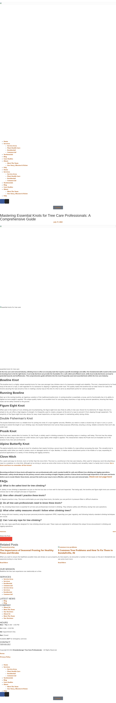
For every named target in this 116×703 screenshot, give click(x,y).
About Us (7, 607)
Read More (4, 563)
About (6, 161)
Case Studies (8, 159)
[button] (2, 539)
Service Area (12, 146)
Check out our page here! (100, 477)
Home (6, 141)
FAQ (5, 168)
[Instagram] (7, 201)
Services (7, 144)
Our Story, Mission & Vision (17, 165)
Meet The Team (12, 163)
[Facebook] (2, 201)
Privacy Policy (5, 657)
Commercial (11, 152)
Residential (11, 150)
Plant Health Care (13, 148)
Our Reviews (8, 612)
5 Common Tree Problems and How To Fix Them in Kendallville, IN (85, 551)
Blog (5, 157)
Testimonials (8, 154)
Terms (2, 654)
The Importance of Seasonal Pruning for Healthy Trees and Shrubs (27, 551)
